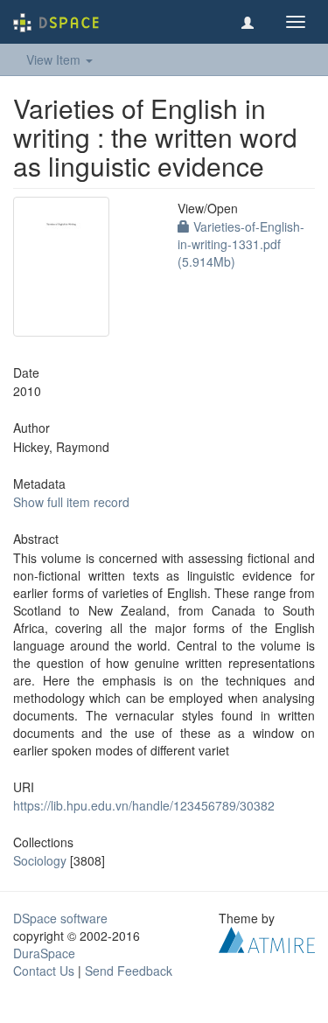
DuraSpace (44, 953)
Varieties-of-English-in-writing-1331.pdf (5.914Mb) (241, 244)
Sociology (39, 860)
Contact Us (43, 970)
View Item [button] (55, 59)
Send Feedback (128, 970)
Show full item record (71, 502)
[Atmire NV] (267, 938)
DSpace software (60, 918)
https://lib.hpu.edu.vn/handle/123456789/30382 (144, 805)
